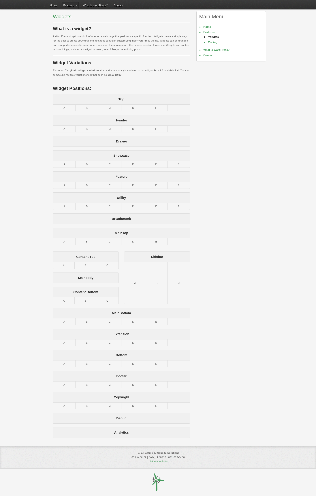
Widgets (62, 16)
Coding (212, 42)
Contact (118, 5)
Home (53, 5)
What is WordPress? (95, 5)
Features (68, 5)
